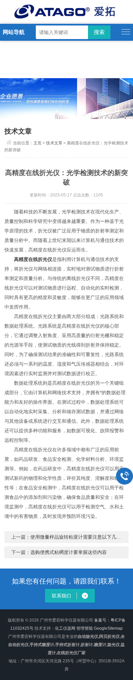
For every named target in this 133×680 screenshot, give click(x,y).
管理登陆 (84, 628)
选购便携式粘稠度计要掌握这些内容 (68, 552)
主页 (37, 143)
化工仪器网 (65, 628)
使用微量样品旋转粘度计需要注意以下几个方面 (80, 537)
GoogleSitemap (108, 628)
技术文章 (54, 143)
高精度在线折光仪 (33, 259)
